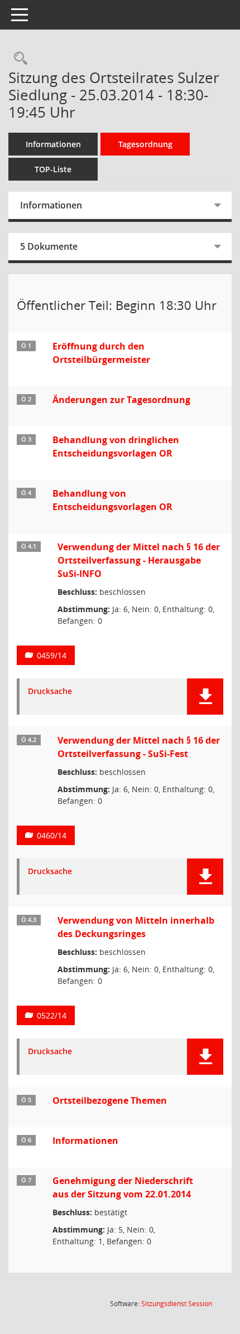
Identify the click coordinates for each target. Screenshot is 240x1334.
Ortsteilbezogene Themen (109, 1100)
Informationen (53, 144)
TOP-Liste (53, 169)
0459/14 (51, 655)
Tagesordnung (145, 144)
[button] (205, 696)
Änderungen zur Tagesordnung (121, 400)
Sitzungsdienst (176, 1303)
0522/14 (51, 1015)
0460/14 (51, 835)
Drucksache (50, 691)
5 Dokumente (49, 246)
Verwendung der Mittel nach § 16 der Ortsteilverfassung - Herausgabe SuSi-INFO (138, 560)
